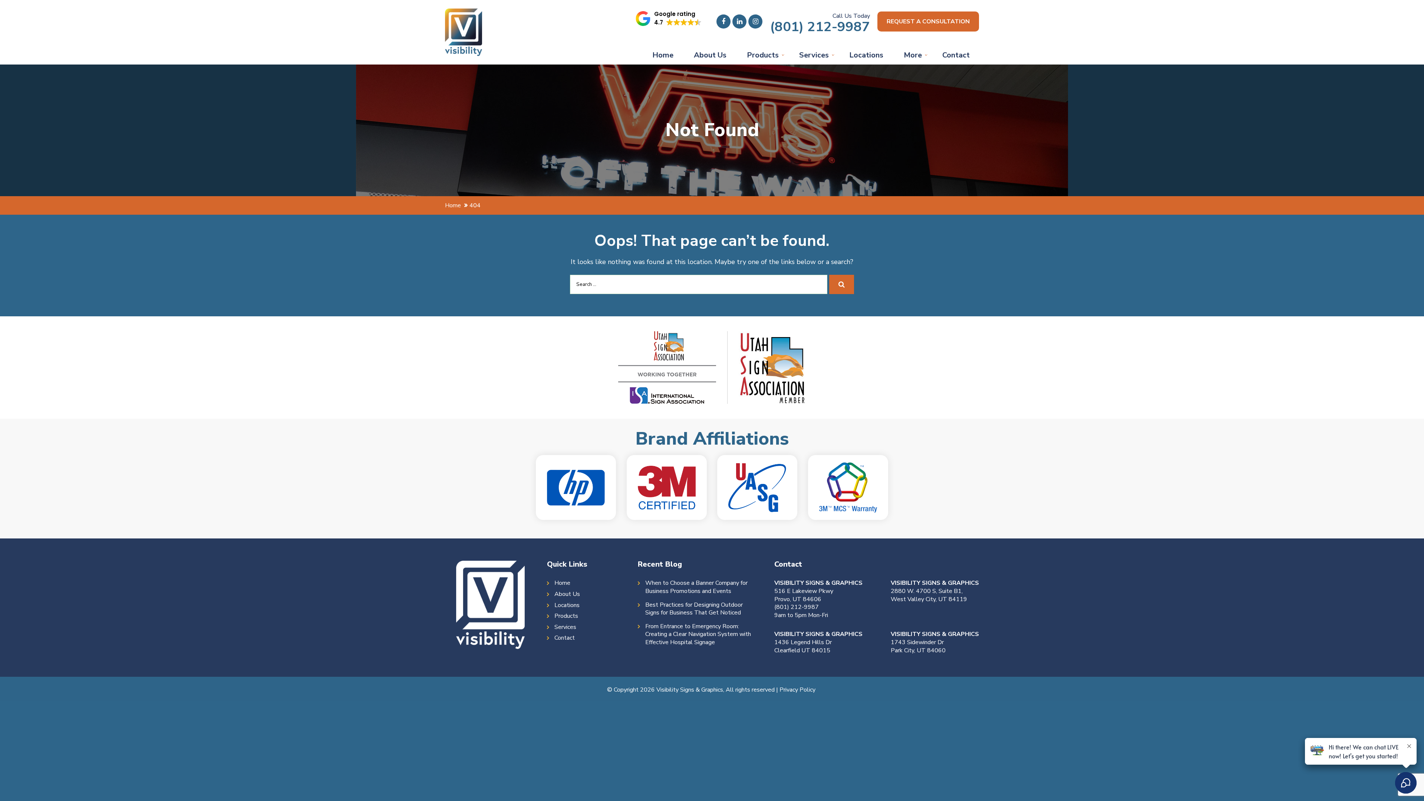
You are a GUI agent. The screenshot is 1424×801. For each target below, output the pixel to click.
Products (763, 55)
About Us (710, 55)
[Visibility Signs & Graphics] (463, 14)
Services (814, 55)
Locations (866, 55)
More (913, 55)
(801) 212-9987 (820, 27)
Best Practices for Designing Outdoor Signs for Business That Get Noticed (694, 609)
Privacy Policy (797, 690)
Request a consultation (928, 21)
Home (662, 55)
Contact (956, 55)
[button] (668, 18)
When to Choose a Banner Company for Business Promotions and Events (696, 587)
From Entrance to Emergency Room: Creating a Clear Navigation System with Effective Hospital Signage (698, 634)
